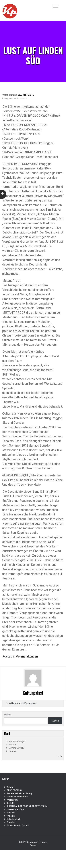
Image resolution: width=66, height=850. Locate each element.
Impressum (12, 800)
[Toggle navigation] (55, 5)
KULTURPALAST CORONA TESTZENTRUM (27, 806)
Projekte (11, 816)
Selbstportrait (13, 819)
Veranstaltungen (27, 656)
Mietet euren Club (15, 809)
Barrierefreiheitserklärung (19, 793)
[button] (3, 194)
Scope (33, 845)
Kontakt (13, 751)
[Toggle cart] (62, 4)
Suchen (7, 714)
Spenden (11, 822)
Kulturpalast (22, 98)
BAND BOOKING (16, 748)
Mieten (12, 744)
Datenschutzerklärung (17, 796)
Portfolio (11, 812)
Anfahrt (10, 787)
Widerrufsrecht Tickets (18, 825)
